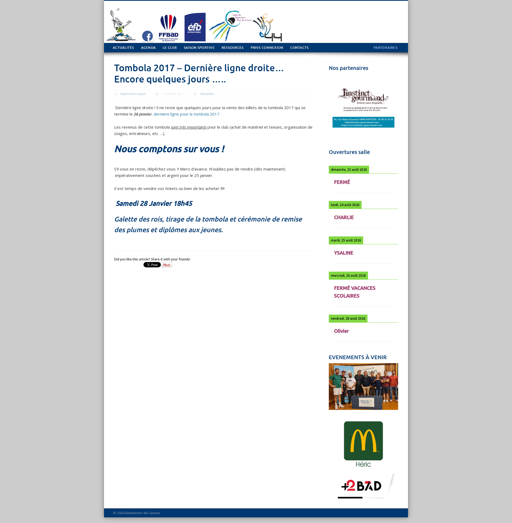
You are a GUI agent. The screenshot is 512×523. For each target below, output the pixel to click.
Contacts (299, 47)
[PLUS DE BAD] (363, 499)
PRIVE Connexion (267, 47)
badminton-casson (133, 94)
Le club (170, 47)
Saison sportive (199, 47)
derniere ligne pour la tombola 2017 (186, 114)
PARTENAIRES (385, 47)
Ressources (233, 47)
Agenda (148, 47)
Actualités (123, 47)
